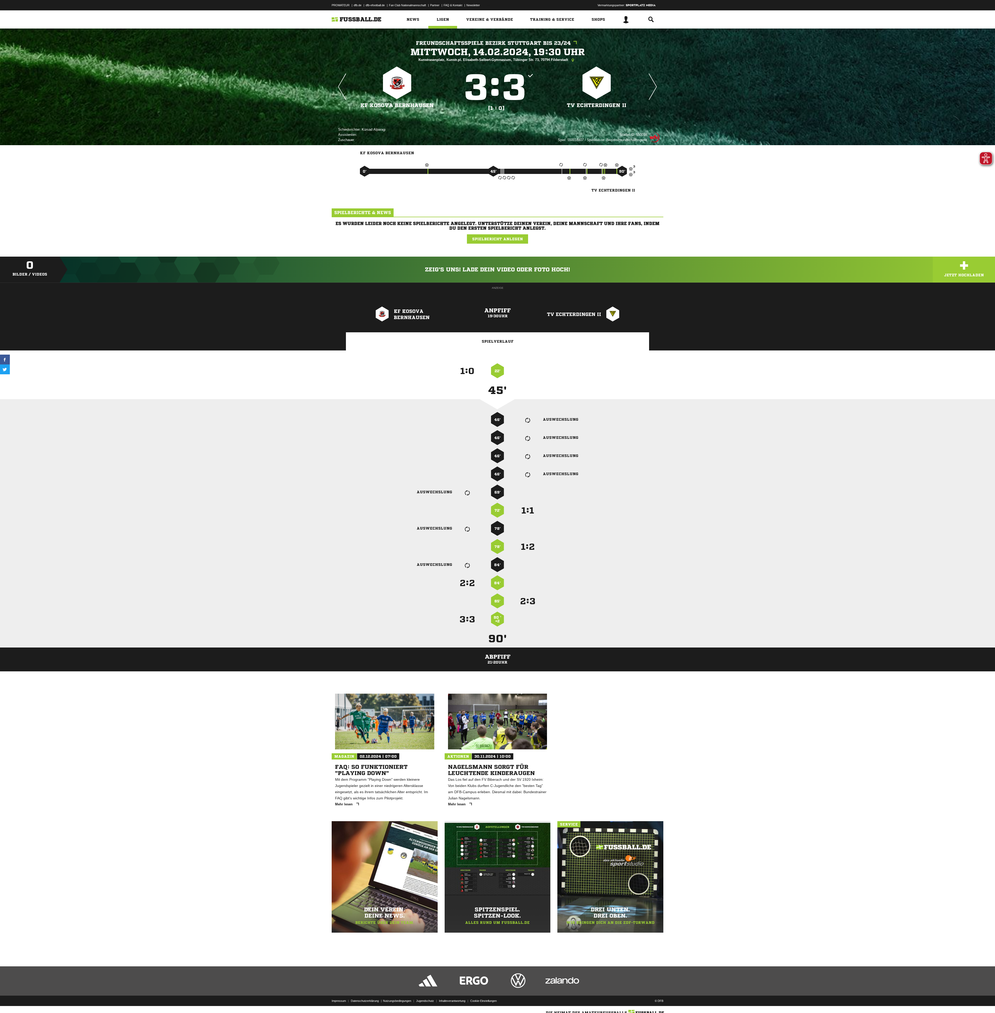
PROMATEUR (341, 5)
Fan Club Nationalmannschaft (407, 5)
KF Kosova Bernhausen (397, 105)
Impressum (339, 1000)
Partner (434, 5)
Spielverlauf (498, 341)
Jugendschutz (425, 1000)
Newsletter (473, 5)
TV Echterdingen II (596, 105)
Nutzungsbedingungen (397, 1000)
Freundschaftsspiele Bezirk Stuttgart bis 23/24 (493, 43)
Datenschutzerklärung (365, 1000)
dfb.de (357, 5)
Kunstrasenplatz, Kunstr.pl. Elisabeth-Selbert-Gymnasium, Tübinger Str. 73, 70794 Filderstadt (493, 60)
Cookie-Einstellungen (483, 1000)
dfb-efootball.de (375, 5)
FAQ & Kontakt (453, 5)
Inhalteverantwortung (452, 1000)
